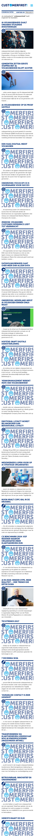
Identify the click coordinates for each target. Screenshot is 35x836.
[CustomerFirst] (14, 5)
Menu (31, 5)
